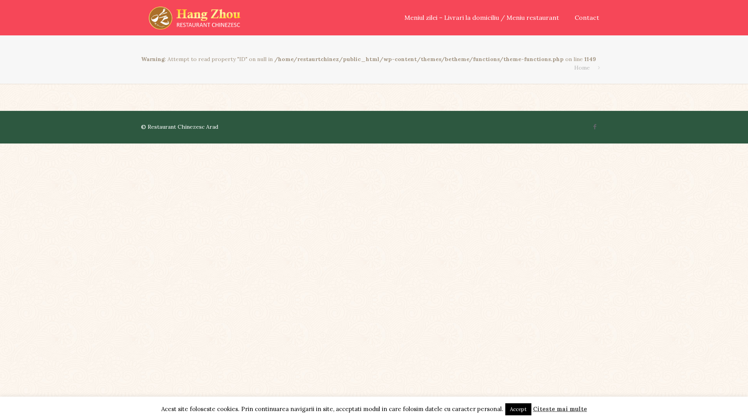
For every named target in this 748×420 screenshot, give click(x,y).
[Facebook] (595, 126)
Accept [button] (518, 409)
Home (582, 67)
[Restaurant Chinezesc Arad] (194, 17)
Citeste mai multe (560, 409)
